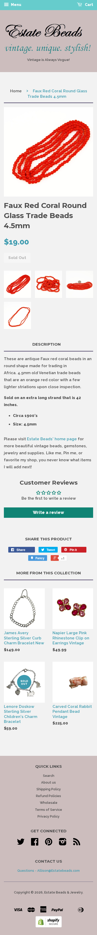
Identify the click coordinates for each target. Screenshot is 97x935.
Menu (15, 5)
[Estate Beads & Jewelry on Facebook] (35, 844)
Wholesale (48, 803)
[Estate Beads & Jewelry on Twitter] (21, 844)
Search (48, 776)
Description (46, 344)
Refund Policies (48, 796)
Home (16, 91)
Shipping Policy (48, 789)
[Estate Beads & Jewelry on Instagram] (63, 844)
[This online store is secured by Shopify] (48, 926)
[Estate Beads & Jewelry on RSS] (76, 844)
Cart (88, 5)
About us (48, 782)
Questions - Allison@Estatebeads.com (48, 871)
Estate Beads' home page (52, 439)
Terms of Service (48, 810)
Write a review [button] (48, 512)
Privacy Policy (48, 816)
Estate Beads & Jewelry (63, 892)
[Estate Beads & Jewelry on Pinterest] (49, 844)
